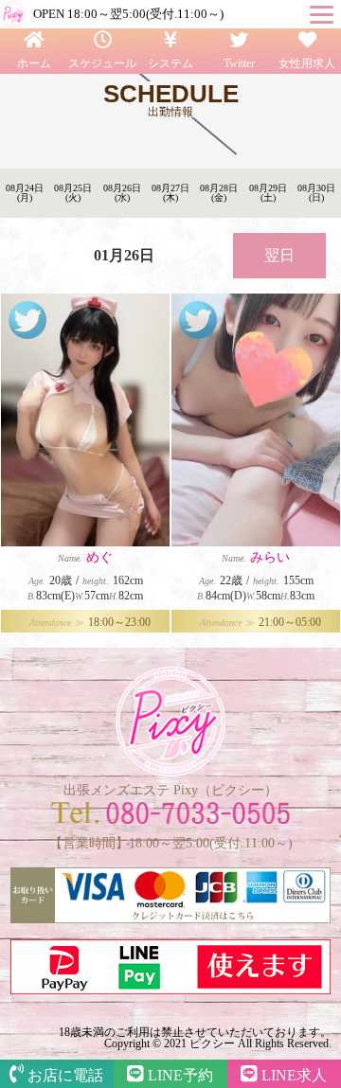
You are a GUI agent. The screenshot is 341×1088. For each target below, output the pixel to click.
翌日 (279, 255)
